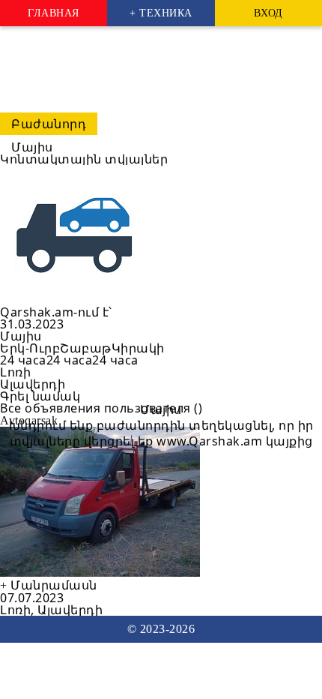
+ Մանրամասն (48, 585)
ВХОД (268, 13)
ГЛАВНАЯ (53, 13)
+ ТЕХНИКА (161, 13)
